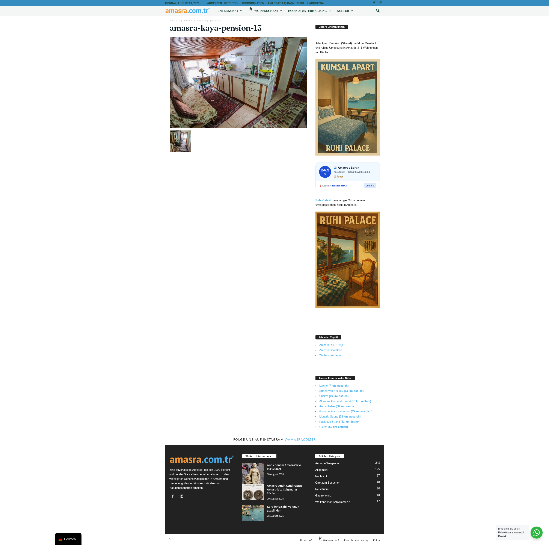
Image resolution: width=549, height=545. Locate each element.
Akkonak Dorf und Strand (345, 401)
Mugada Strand (339, 416)
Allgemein (321, 469)
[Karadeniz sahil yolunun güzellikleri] (253, 513)
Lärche (333, 385)
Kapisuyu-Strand (339, 421)
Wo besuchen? (265, 10)
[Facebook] (374, 3)
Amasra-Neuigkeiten (327, 463)
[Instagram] (380, 3)
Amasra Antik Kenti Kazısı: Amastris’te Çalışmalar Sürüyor (284, 489)
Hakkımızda (315, 3)
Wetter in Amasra (330, 355)
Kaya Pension (185, 20)
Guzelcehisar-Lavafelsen (345, 411)
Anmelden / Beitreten (222, 3)
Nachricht (321, 476)
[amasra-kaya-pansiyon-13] (238, 82)
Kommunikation (253, 3)
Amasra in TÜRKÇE (331, 345)
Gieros (333, 426)
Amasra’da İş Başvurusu (286, 3)
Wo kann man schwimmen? (332, 502)
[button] (377, 11)
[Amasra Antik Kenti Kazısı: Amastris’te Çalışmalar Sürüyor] (253, 492)
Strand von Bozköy (341, 390)
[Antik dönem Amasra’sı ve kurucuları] (253, 476)
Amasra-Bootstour (330, 350)
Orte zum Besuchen (327, 482)
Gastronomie (323, 495)
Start (172, 20)
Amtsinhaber (338, 406)
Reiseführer (322, 489)
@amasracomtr (300, 439)
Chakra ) (333, 396)
